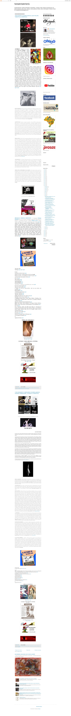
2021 (45, 175)
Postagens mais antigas (38, 650)
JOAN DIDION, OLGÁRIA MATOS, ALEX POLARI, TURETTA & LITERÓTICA (27, 16)
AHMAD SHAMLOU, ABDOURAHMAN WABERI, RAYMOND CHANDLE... (50, 225)
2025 (45, 170)
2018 (45, 178)
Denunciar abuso (39, 706)
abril (45, 195)
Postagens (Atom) (19, 651)
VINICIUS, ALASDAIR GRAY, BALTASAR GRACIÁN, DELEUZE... (50, 206)
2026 (45, 169)
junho (45, 193)
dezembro (46, 186)
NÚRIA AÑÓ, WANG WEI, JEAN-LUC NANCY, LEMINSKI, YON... (49, 202)
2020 (45, 176)
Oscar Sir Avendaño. (26, 388)
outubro (46, 188)
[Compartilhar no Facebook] (23, 386)
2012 (45, 185)
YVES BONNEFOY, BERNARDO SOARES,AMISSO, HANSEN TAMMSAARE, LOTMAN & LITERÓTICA (27, 393)
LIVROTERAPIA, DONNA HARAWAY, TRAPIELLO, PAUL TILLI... (49, 210)
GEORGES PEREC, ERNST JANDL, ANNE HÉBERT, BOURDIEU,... (49, 223)
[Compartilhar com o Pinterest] (24, 386)
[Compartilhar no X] (23, 386)
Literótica (19, 388)
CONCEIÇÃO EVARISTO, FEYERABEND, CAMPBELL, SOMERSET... (49, 208)
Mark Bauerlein (22, 388)
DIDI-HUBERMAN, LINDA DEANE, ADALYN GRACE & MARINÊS (25, 654)
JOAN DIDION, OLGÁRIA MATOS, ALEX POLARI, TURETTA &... (50, 197)
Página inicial (28, 650)
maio (45, 194)
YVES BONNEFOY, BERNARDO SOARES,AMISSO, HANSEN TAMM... (50, 198)
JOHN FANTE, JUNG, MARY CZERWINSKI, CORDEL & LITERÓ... (50, 214)
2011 (45, 230)
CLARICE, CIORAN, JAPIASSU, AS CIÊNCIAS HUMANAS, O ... (49, 212)
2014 (45, 183)
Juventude (16, 388)
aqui (40, 86)
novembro (46, 187)
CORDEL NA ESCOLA (22, 697)
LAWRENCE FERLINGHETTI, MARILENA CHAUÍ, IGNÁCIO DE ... (50, 219)
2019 (45, 177)
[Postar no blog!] (22, 386)
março (46, 226)
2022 (45, 174)
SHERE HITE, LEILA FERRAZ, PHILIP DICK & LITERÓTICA (50, 217)
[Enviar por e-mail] (21, 386)
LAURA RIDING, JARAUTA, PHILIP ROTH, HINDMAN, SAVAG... (49, 200)
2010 (45, 231)
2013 (45, 184)
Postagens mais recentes (18, 650)
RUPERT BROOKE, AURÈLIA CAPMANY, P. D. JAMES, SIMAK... (49, 221)
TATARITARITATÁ (22, 4)
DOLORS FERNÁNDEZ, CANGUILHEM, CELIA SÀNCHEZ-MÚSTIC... (50, 216)
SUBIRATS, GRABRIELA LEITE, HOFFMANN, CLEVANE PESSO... (49, 204)
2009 (45, 232)
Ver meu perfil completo (46, 35)
